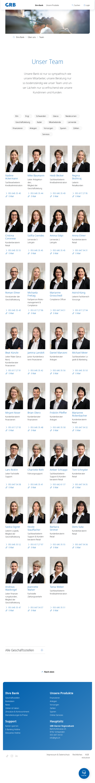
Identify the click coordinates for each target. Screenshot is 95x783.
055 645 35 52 (14, 544)
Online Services (56, 715)
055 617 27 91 (14, 370)
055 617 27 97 (37, 544)
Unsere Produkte (52, 5)
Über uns (32, 37)
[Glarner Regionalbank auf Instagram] (12, 756)
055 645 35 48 (37, 427)
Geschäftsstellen (12, 697)
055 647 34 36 (81, 544)
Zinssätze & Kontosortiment (17, 711)
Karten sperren (11, 726)
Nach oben (49, 671)
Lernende (72, 122)
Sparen (63, 128)
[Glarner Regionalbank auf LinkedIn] (16, 756)
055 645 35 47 (14, 607)
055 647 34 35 (81, 484)
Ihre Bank (39, 5)
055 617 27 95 (81, 193)
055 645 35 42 (37, 370)
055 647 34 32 (81, 427)
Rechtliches (77, 754)
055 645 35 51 (59, 607)
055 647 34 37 (37, 607)
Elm (16, 116)
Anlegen (33, 128)
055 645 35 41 (37, 484)
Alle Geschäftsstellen (19, 650)
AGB (87, 754)
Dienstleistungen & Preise (16, 715)
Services (45, 134)
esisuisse (86, 757)
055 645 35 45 (37, 250)
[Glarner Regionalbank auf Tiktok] (7, 756)
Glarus (56, 116)
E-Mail (11, 196)
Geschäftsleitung (22, 122)
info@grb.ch (55, 737)
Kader (39, 122)
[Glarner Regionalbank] (17, 4)
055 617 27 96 (37, 310)
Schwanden (41, 116)
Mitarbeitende (55, 122)
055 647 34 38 (14, 484)
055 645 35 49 (59, 193)
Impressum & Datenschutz (58, 754)
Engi (27, 116)
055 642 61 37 (59, 484)
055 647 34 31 (81, 250)
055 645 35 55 (14, 250)
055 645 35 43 (14, 310)
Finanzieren (18, 128)
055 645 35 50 (81, 370)
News (7, 704)
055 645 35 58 (59, 427)
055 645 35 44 (37, 193)
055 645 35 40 (14, 193)
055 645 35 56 (59, 370)
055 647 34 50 (56, 734)
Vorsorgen (48, 128)
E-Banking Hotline (12, 729)
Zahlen (76, 128)
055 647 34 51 (59, 310)
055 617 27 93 (14, 427)
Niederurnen (71, 116)
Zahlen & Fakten (12, 708)
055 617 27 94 (81, 310)
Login (87, 5)
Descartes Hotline (12, 732)
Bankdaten (9, 701)
